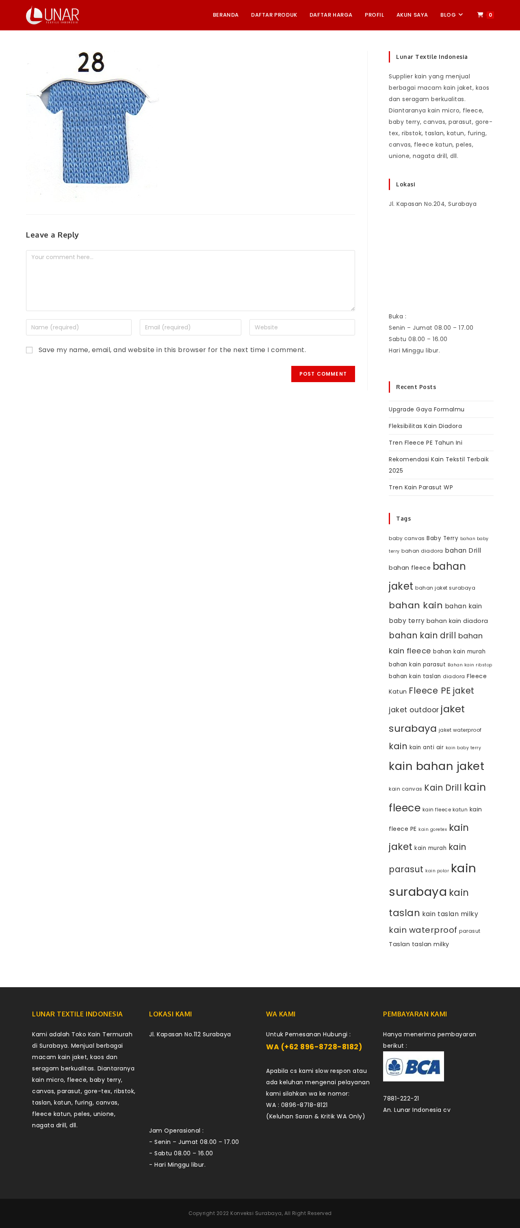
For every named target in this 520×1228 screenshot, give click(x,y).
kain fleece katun (445, 809)
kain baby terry (463, 748)
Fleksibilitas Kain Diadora (425, 426)
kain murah (430, 848)
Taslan (399, 944)
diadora (454, 676)
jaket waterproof (460, 729)
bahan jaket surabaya (445, 587)
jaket (463, 690)
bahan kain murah (459, 651)
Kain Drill (443, 787)
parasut (470, 930)
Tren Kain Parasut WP (421, 487)
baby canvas (407, 538)
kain (398, 746)
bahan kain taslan (415, 676)
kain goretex (432, 829)
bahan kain (416, 605)
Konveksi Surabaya (256, 1213)
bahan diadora (422, 550)
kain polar (437, 871)
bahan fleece (410, 568)
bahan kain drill (422, 635)
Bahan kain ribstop (470, 665)
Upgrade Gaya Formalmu (427, 409)
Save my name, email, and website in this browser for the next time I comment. (172, 350)
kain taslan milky (450, 914)
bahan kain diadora (457, 621)
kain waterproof (423, 930)
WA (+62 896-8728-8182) (314, 1047)
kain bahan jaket (436, 766)
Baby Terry (442, 538)
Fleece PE (430, 690)
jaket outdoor (414, 710)
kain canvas (405, 788)
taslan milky (430, 944)
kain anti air (427, 747)
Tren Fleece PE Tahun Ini (425, 443)
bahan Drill (463, 550)
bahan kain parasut (417, 664)
